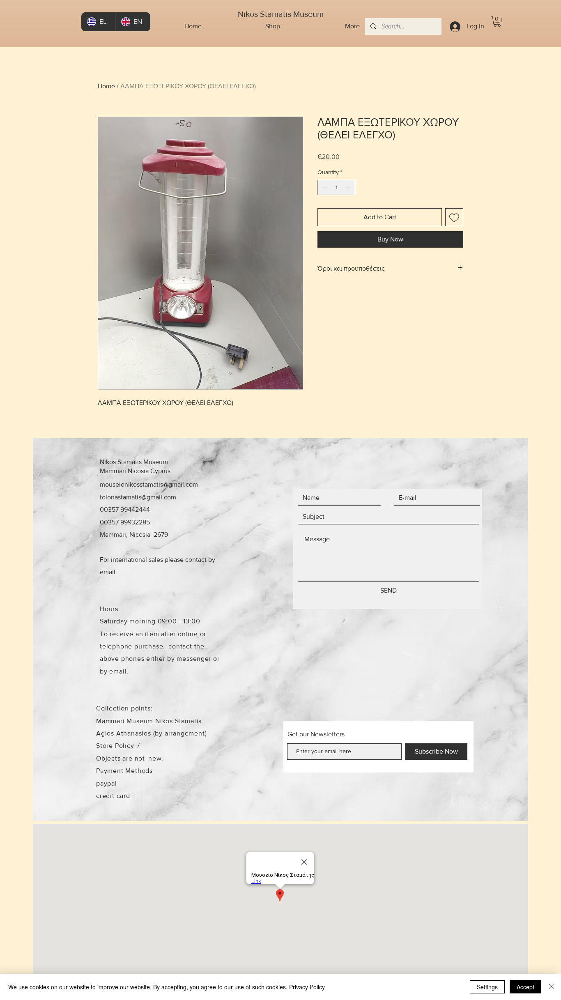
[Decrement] (324, 187)
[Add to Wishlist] (454, 217)
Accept (525, 987)
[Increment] (349, 187)
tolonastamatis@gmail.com (138, 497)
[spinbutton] (336, 187)
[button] (497, 21)
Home (106, 86)
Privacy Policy (307, 987)
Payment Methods (124, 770)
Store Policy (115, 745)
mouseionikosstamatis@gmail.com (149, 484)
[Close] (551, 986)
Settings (487, 987)
